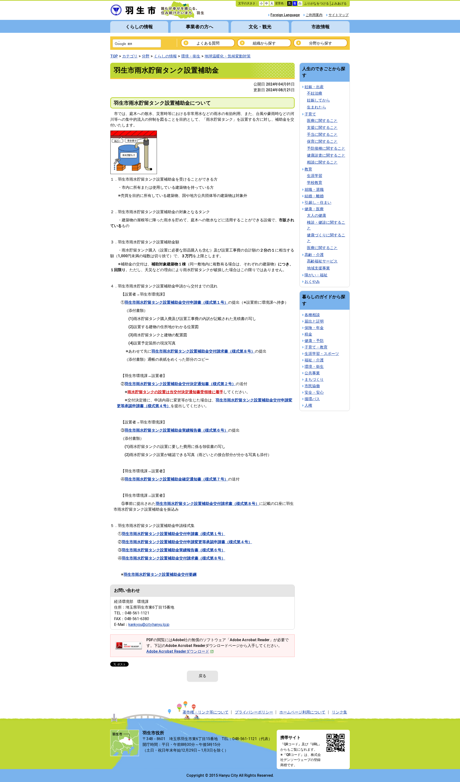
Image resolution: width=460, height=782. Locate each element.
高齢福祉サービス (322, 261)
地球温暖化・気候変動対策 (228, 56)
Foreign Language (285, 15)
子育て (310, 114)
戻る (202, 676)
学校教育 (314, 182)
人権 (308, 405)
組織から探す (264, 43)
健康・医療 (314, 209)
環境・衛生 (190, 56)
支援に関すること (322, 127)
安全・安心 (314, 392)
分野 (146, 56)
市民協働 (312, 386)
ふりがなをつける (316, 3)
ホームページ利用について (302, 712)
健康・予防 (314, 340)
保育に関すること (322, 141)
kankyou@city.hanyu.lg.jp (148, 624)
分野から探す (320, 43)
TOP (114, 56)
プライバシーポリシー (254, 712)
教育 (308, 169)
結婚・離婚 (314, 196)
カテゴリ (130, 56)
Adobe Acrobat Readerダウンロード (177, 651)
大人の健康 (316, 215)
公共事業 (312, 373)
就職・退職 (314, 189)
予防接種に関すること (326, 148)
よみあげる (339, 3)
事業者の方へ (199, 26)
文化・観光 (260, 26)
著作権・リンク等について (206, 712)
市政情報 (320, 26)
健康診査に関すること (326, 155)
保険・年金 (314, 327)
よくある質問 (207, 43)
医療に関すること (322, 120)
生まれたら (316, 107)
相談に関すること (322, 162)
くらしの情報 (139, 26)
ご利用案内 (314, 15)
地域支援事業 (318, 268)
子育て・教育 (316, 347)
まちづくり (314, 379)
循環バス (312, 399)
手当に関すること (322, 134)
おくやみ (312, 281)
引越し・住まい (318, 202)
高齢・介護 (314, 254)
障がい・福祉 (316, 275)
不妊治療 (314, 93)
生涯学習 (314, 175)
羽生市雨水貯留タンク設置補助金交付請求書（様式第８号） (173, 558)
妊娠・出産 (314, 87)
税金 (308, 334)
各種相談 (312, 315)
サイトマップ (338, 15)
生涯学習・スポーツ (322, 353)
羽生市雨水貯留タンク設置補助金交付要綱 (160, 574)
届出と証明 (314, 321)
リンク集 (339, 712)
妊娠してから (318, 100)
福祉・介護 (314, 360)
